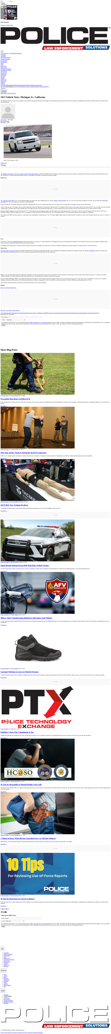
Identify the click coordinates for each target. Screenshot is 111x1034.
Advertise (3, 86)
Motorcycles (42, 313)
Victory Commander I (90, 250)
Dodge (24, 313)
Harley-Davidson (18, 313)
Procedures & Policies (6, 68)
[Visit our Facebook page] (1, 912)
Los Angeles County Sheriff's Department (27, 174)
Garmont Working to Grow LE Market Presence (20, 672)
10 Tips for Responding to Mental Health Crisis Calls (21, 785)
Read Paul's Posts (5, 121)
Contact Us (16, 86)
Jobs (41, 85)
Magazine (12, 85)
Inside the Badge (12, 93)
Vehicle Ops (3, 79)
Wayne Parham (14, 395)
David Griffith (14, 502)
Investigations (4, 60)
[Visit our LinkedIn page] (4, 912)
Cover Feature (6, 1)
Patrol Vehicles (71, 313)
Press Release (22, 86)
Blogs (8, 85)
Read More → (4, 406)
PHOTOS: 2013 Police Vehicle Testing (10, 310)
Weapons (3, 82)
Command (3, 54)
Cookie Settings (9, 86)
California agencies (86, 313)
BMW (46, 313)
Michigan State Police (8, 174)
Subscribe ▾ (3, 4)
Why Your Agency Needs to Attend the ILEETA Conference (24, 453)
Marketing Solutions (39, 86)
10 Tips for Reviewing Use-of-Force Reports (18, 899)
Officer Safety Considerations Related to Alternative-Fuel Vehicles (26, 618)
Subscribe (3, 25)
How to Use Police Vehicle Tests (8, 287)
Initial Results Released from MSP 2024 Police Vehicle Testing (25, 565)
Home (2, 93)
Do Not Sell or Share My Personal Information (32, 1032)
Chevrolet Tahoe (95, 313)
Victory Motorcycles (34, 313)
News (11, 1)
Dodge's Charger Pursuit (59, 200)
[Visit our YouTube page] (6, 912)
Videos (18, 1)
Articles (14, 1)
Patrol (2, 63)
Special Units (4, 71)
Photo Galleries (36, 85)
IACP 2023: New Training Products (14, 505)
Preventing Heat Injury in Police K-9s (15, 399)
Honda (27, 313)
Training (3, 77)
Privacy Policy (4, 1032)
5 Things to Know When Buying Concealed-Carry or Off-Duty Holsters (28, 838)
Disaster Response (5, 57)
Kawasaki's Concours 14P (9, 250)
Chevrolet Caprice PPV (8, 200)
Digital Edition (9, 25)
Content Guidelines (29, 86)
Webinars (22, 1)
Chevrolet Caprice (52, 313)
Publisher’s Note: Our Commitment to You (17, 732)
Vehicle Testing (78, 313)
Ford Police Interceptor (62, 313)
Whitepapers (18, 85)
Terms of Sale (17, 1032)
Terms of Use (11, 1032)
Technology (3, 74)
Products (30, 85)
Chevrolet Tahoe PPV (18, 241)
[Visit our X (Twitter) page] (3, 912)
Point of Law (4, 66)
